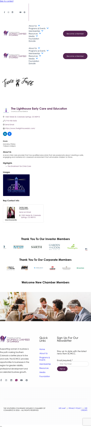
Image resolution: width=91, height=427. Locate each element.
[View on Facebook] (9, 135)
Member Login (36, 10)
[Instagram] (8, 12)
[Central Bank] (80, 268)
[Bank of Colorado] (11, 268)
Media (32, 36)
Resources (33, 33)
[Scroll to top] (1, 426)
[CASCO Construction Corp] (52, 268)
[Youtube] (20, 12)
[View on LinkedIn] (5, 135)
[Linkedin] (12, 12)
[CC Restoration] (66, 268)
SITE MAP (62, 408)
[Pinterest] (24, 12)
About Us (33, 26)
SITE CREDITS (84, 409)
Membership (34, 31)
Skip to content (6, 1)
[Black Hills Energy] (25, 268)
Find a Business (36, 6)
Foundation (34, 39)
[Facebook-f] (4, 12)
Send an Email (25, 212)
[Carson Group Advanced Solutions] (39, 268)
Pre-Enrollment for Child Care (19, 166)
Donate (32, 41)
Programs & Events (37, 28)
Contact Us (34, 14)
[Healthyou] (73, 247)
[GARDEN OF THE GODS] (55, 247)
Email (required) (65, 360)
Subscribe (33, 19)
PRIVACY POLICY (75, 408)
